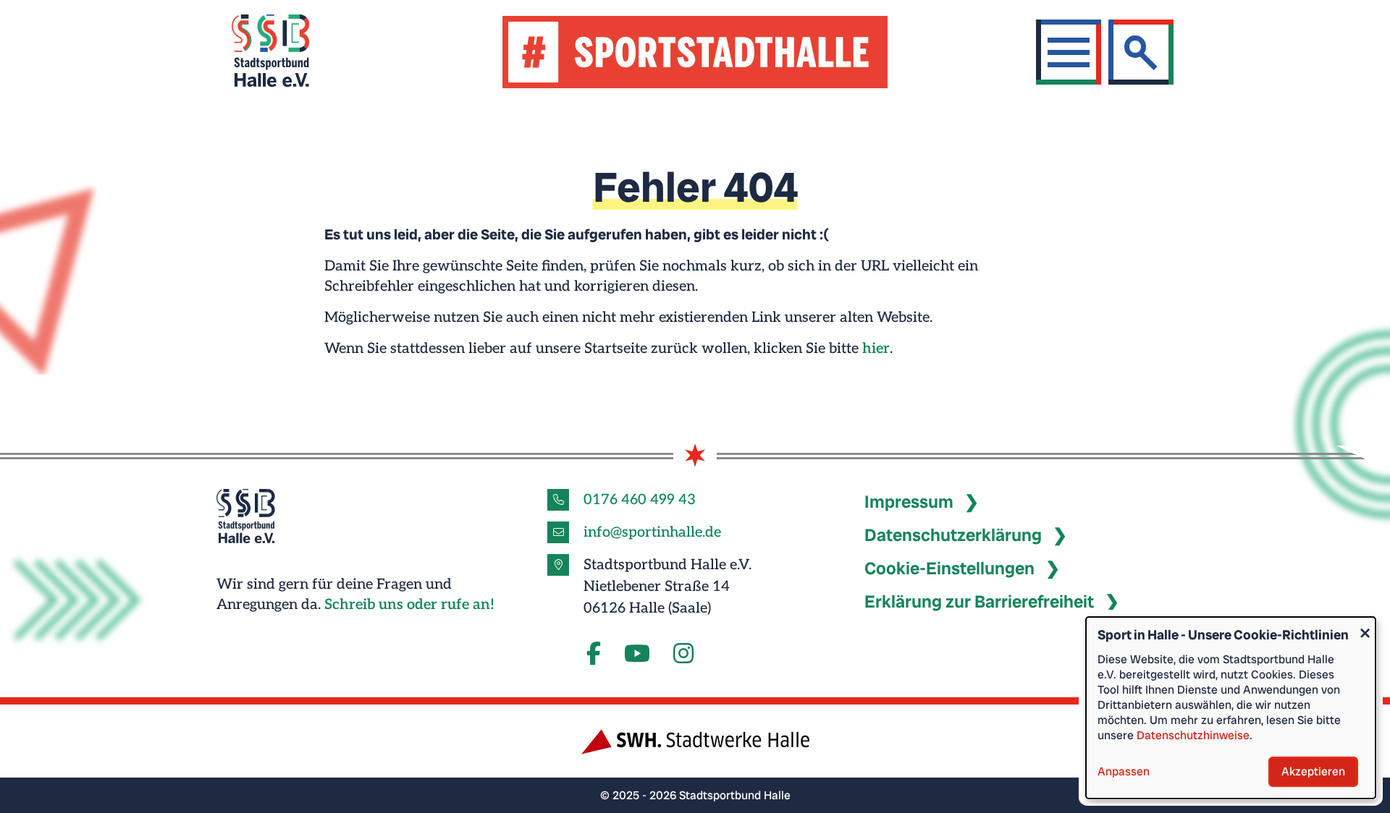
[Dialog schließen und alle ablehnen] (1365, 626)
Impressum (908, 501)
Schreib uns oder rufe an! (409, 604)
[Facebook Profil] (593, 654)
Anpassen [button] (1124, 771)
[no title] (637, 654)
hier (876, 348)
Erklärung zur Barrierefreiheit (979, 601)
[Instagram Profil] (683, 654)
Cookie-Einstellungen (949, 568)
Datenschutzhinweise (1193, 735)
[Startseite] (288, 52)
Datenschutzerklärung (953, 535)
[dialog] (1231, 708)
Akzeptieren (1313, 771)
